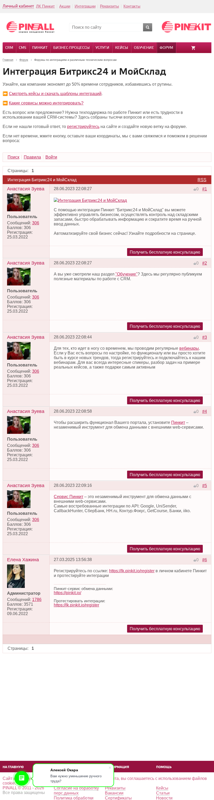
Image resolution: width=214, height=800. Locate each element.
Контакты (131, 6)
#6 (204, 560)
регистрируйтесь (83, 126)
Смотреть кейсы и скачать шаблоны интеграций (55, 93)
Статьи (163, 793)
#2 (204, 263)
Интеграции (85, 6)
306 (35, 223)
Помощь (163, 767)
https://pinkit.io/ (67, 593)
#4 (204, 411)
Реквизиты (109, 6)
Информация (117, 767)
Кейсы (121, 48)
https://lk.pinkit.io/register (131, 571)
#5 (204, 485)
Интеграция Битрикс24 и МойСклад (92, 200)
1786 (36, 599)
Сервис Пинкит (68, 496)
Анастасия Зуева (25, 188)
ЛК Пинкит (45, 6)
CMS (22, 48)
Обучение (144, 48)
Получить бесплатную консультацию (165, 252)
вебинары (189, 348)
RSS (202, 180)
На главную (13, 767)
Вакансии (114, 793)
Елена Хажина (23, 559)
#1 (204, 189)
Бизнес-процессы (71, 48)
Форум (166, 48)
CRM (9, 48)
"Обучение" (126, 274)
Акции (64, 6)
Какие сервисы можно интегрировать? (46, 103)
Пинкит (39, 48)
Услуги (102, 48)
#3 (204, 337)
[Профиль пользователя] (19, 210)
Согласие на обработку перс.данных (76, 790)
